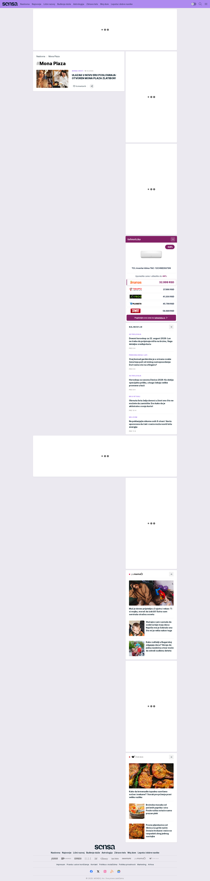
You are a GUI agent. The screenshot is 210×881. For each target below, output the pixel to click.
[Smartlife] (126, 858)
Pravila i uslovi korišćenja (78, 864)
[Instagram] (105, 871)
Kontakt (94, 864)
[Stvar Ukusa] (154, 858)
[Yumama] (140, 858)
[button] (79, 86)
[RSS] (112, 871)
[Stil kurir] (95, 858)
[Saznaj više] (171, 574)
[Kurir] (54, 858)
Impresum (60, 864)
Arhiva (151, 864)
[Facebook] (91, 871)
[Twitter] (98, 871)
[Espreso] (77, 858)
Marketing (141, 864)
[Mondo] (66, 858)
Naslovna (40, 56)
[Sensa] (10, 4)
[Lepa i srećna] (115, 858)
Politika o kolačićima (108, 864)
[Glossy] (104, 858)
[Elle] (88, 858)
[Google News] (119, 871)
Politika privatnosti (127, 864)
